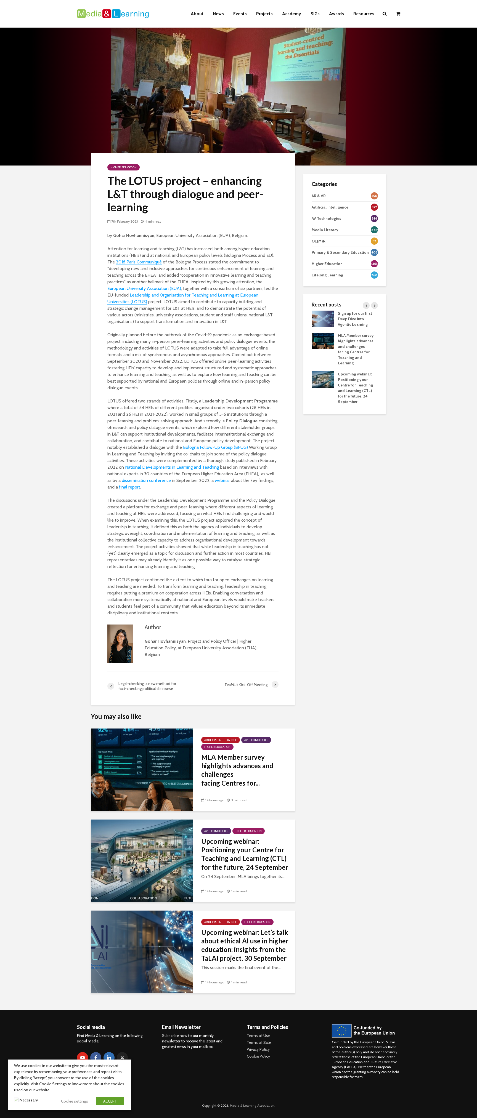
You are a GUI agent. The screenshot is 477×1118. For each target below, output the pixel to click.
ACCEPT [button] (110, 1101)
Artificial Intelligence (220, 740)
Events (240, 13)
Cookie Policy (258, 1056)
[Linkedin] (109, 1057)
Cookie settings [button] (74, 1101)
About (197, 13)
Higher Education (123, 167)
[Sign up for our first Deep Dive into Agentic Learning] (323, 318)
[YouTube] (82, 1057)
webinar (222, 480)
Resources (363, 13)
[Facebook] (95, 1057)
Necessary (29, 1100)
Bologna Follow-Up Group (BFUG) (215, 447)
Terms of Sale (259, 1042)
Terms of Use (258, 1035)
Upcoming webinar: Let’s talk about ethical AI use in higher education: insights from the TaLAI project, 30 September (244, 945)
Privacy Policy (258, 1049)
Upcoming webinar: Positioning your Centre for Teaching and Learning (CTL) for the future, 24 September (244, 854)
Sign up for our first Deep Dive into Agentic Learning (355, 319)
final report (129, 487)
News (218, 13)
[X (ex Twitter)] (122, 1057)
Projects (264, 13)
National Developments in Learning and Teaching (172, 467)
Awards (336, 13)
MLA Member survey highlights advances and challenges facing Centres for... (237, 770)
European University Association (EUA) (144, 288)
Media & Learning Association (252, 1105)
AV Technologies (256, 740)
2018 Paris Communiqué (139, 262)
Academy (291, 13)
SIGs (315, 13)
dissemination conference (146, 480)
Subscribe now (174, 1035)
